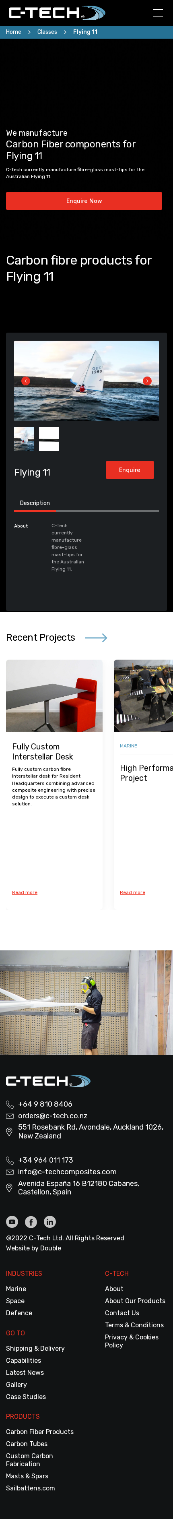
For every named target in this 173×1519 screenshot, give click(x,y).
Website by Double (33, 1248)
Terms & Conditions (134, 1325)
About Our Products (135, 1301)
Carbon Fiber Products (40, 1432)
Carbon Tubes (26, 1444)
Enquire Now (84, 200)
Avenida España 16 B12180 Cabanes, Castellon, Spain (78, 1188)
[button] (156, 13)
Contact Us (122, 1313)
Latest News (25, 1372)
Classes (47, 32)
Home (13, 32)
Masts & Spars (27, 1476)
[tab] (35, 504)
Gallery (16, 1385)
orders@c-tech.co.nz (53, 1116)
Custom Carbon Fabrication (29, 1460)
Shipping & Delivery (35, 1348)
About (114, 1289)
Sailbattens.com (30, 1488)
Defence (19, 1313)
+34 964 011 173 (45, 1160)
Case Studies (26, 1397)
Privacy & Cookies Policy (132, 1341)
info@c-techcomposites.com (67, 1172)
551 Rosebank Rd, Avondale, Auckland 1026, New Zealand (90, 1131)
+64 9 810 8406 (45, 1104)
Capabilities (23, 1360)
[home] (62, 13)
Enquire (129, 469)
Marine (16, 1289)
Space (15, 1301)
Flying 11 (85, 32)
